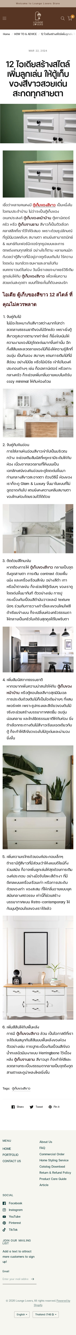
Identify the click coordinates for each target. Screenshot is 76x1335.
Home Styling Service (54, 1160)
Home (6, 34)
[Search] (62, 18)
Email (6, 1271)
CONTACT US (12, 1161)
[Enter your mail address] (32, 1279)
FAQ (42, 1148)
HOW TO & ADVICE (25, 34)
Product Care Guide (53, 1179)
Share (20, 1107)
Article (44, 1185)
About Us (46, 1141)
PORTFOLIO (10, 1154)
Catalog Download (52, 1166)
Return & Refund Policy (55, 1172)
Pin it (56, 1107)
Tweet (39, 1107)
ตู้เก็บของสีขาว (21, 1088)
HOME (7, 1148)
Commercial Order (52, 1154)
